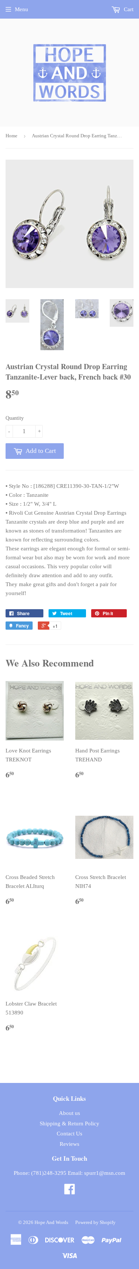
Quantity (15, 418)
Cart (127, 9)
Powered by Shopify (95, 1222)
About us (69, 1113)
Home (11, 135)
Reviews (69, 1144)
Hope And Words (51, 1222)
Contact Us (69, 1134)
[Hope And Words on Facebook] (69, 1192)
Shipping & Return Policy (69, 1123)
